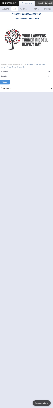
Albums (5, 8)
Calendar (24, 8)
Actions (4, 72)
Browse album (41, 403)
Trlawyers (27, 3)
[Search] (49, 8)
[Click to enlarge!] (26, 40)
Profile (36, 8)
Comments (5, 88)
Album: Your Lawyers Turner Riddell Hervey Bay (23, 66)
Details (4, 76)
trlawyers (30, 65)
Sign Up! (41, 3)
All (15, 8)
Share (4, 82)
